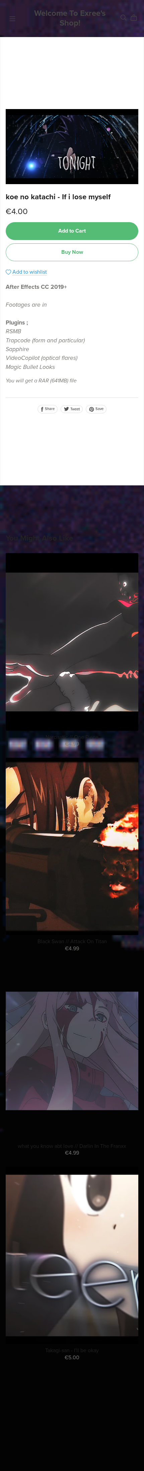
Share (49, 409)
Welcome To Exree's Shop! (69, 18)
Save (98, 409)
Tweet (74, 409)
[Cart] (136, 17)
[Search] (124, 17)
